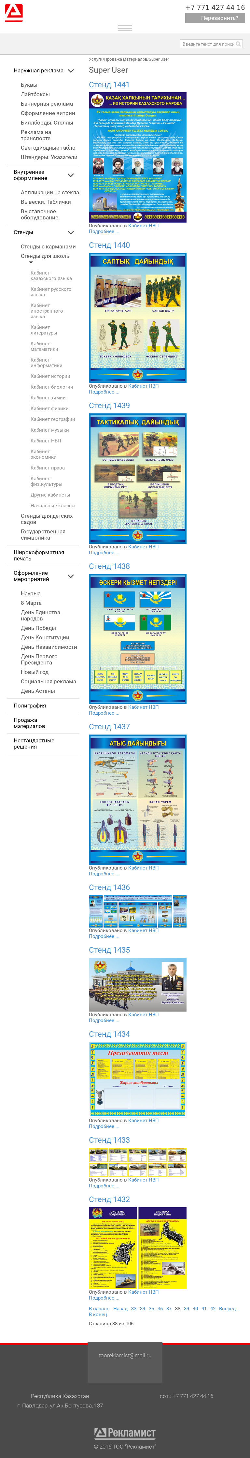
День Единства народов (40, 615)
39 (186, 1309)
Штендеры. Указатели (49, 157)
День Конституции (45, 637)
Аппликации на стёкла (50, 192)
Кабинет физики (50, 408)
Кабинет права (48, 468)
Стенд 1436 (109, 887)
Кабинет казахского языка (51, 275)
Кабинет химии (48, 398)
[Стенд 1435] (138, 984)
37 (169, 1309)
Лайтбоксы (35, 94)
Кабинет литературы (44, 330)
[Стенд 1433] (138, 1162)
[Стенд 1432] (138, 1248)
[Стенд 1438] (138, 639)
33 (133, 1309)
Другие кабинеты (50, 495)
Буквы (29, 85)
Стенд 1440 (109, 245)
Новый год (35, 672)
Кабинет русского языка (51, 292)
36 (160, 1309)
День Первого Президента (39, 659)
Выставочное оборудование (39, 214)
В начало (99, 1309)
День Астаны (38, 691)
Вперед (227, 1309)
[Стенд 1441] (138, 157)
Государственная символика (43, 534)
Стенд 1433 (109, 1140)
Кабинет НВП (46, 441)
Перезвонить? (219, 18)
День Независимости (49, 647)
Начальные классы (53, 506)
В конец (98, 1314)
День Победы (38, 628)
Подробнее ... (104, 231)
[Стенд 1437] (138, 799)
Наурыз (31, 593)
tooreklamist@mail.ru (125, 1355)
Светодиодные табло (48, 148)
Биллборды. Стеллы (47, 123)
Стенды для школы (46, 256)
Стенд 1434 (109, 1034)
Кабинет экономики (44, 454)
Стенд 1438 (109, 566)
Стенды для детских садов (47, 519)
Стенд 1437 (109, 726)
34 (142, 1309)
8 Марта (31, 603)
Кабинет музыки (50, 430)
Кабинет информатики (46, 362)
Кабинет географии (53, 419)
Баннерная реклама (47, 104)
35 (151, 1309)
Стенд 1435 (109, 950)
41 (204, 1309)
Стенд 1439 (109, 405)
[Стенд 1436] (138, 911)
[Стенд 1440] (138, 317)
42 (212, 1309)
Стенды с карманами (48, 247)
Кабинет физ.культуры (46, 481)
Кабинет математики (44, 346)
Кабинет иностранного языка (47, 311)
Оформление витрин (48, 113)
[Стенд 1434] (138, 1079)
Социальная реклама (48, 681)
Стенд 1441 (109, 84)
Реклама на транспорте (36, 135)
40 (195, 1309)
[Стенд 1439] (138, 478)
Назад (120, 1309)
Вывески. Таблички (46, 202)
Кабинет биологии (52, 387)
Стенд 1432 (109, 1199)
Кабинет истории (50, 376)
